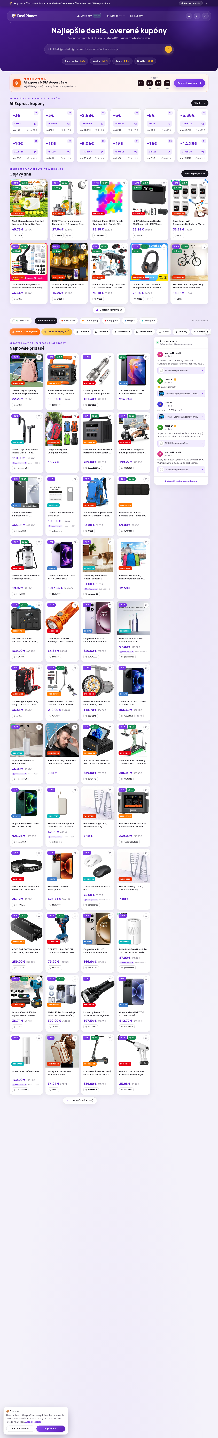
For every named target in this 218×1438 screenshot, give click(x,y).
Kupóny (138, 15)
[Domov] (24, 16)
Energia (201, 331)
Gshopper (149, 320)
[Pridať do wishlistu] (43, 183)
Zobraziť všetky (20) (111, 309)
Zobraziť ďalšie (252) (81, 1100)
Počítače (103, 331)
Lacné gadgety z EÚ (58, 331)
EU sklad (24, 320)
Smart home (146, 331)
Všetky (198, 103)
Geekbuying (91, 320)
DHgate (131, 320)
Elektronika (75, 60)
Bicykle (145, 60)
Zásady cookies (33, 1421)
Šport (122, 60)
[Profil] (205, 16)
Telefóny (84, 331)
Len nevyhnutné (20, 1428)
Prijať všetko (50, 1428)
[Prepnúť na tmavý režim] (197, 16)
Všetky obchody (46, 320)
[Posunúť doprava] (207, 332)
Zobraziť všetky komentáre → (181, 481)
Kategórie (116, 15)
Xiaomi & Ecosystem (27, 331)
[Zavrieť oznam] (206, 3)
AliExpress (69, 320)
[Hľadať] (189, 16)
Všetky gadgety (193, 173)
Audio (100, 60)
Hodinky (182, 331)
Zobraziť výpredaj (187, 83)
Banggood (112, 320)
